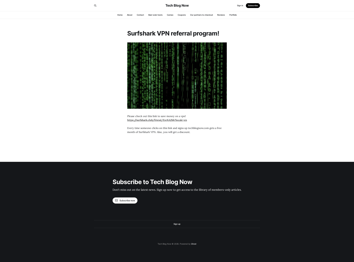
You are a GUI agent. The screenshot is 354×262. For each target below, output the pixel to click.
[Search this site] (95, 5)
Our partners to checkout (201, 15)
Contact (140, 15)
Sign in (240, 5)
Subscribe (253, 5)
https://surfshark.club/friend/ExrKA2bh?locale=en (157, 120)
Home (120, 15)
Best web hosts (155, 15)
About (129, 15)
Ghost (193, 244)
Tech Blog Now (177, 5)
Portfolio (233, 15)
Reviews (221, 15)
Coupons (182, 15)
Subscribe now (127, 200)
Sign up (177, 224)
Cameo (170, 15)
